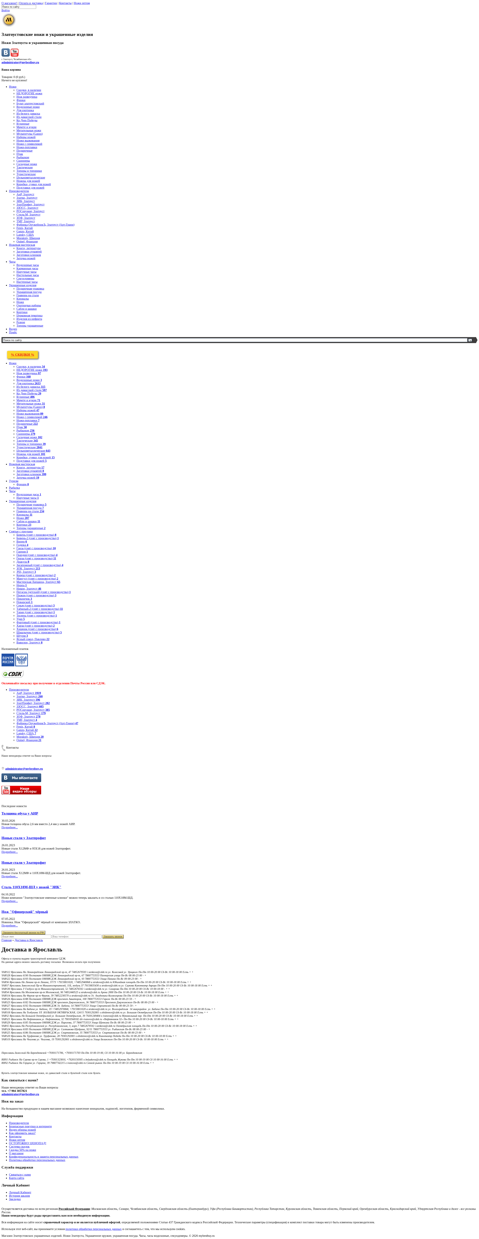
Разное (20, 322)
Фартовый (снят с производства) (38, 622)
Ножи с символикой (29, 143)
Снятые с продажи (21, 531)
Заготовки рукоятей (29, 251)
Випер (21, 541)
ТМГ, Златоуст (25, 221)
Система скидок (19, 1146)
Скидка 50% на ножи (22, 1150)
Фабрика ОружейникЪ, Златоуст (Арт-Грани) (45, 224)
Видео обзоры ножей (22, 1129)
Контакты (65, 3)
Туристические (26, 174)
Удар (20, 619)
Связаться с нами (20, 1174)
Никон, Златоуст (28, 588)
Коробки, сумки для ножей (33, 184)
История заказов (19, 1195)
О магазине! (9, 3)
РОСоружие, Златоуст (30, 211)
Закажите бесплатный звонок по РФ (23, 932)
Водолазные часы (27, 265)
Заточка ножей (25, 258)
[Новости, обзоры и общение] (5, 55)
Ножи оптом (82, 3)
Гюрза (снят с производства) (36, 558)
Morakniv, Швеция (28, 238)
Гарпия (22, 551)
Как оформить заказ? (22, 1133)
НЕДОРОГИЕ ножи (29, 93)
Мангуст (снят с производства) (37, 578)
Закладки (15, 1199)
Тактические (24, 167)
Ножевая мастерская (22, 244)
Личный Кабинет (20, 1192)
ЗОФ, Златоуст (25, 217)
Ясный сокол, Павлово (32, 639)
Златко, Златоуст (26, 197)
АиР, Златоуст (25, 194)
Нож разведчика (26, 96)
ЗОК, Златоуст (28, 568)
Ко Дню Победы (26, 120)
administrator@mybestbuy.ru (20, 62)
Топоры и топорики (29, 170)
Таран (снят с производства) (35, 612)
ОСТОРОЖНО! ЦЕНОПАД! (27, 1143)
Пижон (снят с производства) (36, 595)
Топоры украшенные (29, 325)
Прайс (13, 332)
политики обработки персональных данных (93, 1229)
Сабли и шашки (26, 308)
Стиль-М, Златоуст (28, 214)
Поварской (24, 602)
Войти (5, 10)
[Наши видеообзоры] (14, 55)
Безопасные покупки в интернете (30, 1126)
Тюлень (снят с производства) (36, 615)
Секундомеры (25, 278)
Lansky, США (25, 234)
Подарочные (24, 150)
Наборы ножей (26, 137)
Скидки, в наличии (28, 90)
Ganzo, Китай (25, 231)
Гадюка (22, 544)
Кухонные (22, 123)
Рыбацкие (22, 157)
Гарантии (51, 3)
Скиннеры (23, 160)
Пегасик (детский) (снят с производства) (43, 592)
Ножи (12, 86)
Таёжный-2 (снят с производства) (39, 608)
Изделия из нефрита (29, 318)
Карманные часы (27, 268)
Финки (20, 100)
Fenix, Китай (24, 228)
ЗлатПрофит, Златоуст (30, 204)
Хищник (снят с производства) (37, 629)
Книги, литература (28, 248)
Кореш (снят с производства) (36, 575)
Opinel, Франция (27, 241)
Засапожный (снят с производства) (39, 565)
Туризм (13, 481)
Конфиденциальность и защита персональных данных (43, 1156)
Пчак (19, 154)
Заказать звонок (113, 936)
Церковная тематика (29, 315)
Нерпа (21, 585)
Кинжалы (22, 298)
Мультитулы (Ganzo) (29, 133)
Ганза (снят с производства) (36, 548)
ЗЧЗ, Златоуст (26, 571)
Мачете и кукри (26, 127)
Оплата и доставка (31, 3)
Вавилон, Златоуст (29, 642)
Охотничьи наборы (28, 305)
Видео (13, 329)
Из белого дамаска (28, 113)
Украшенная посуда (29, 292)
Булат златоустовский (30, 103)
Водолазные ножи (28, 106)
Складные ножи (26, 164)
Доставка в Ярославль (29, 940)
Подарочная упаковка (30, 288)
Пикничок (24, 598)
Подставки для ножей (30, 187)
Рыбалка (14, 487)
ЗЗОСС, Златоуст (27, 207)
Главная (6, 940)
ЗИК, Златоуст (25, 201)
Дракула (22, 561)
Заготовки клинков (28, 255)
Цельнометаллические (30, 177)
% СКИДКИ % (22, 355)
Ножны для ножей (28, 180)
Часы (12, 261)
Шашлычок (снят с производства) (39, 632)
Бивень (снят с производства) (36, 534)
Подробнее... (9, 827)
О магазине (16, 1153)
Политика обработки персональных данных (37, 1160)
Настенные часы (27, 281)
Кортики (22, 312)
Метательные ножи (28, 130)
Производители (19, 191)
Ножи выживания (27, 140)
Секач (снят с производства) (35, 605)
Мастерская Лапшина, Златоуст (38, 582)
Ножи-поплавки (26, 147)
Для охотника (25, 110)
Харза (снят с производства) (35, 625)
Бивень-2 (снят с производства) (37, 538)
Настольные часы (27, 275)
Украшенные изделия (22, 285)
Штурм (22, 635)
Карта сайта (16, 1178)
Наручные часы (26, 271)
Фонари (22, 484)
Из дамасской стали (29, 117)
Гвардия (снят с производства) (36, 555)
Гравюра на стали (27, 295)
